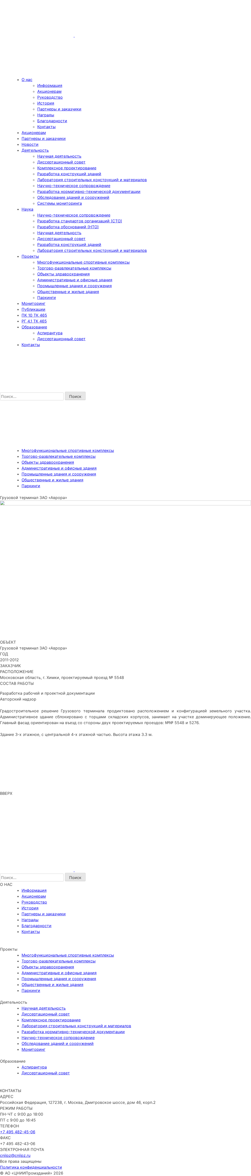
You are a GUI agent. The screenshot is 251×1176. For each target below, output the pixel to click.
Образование (34, 326)
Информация (49, 85)
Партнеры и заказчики (59, 109)
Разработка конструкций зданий (69, 173)
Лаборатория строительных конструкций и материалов (92, 179)
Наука (27, 209)
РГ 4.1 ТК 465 (34, 321)
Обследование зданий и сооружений (73, 197)
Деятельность (35, 150)
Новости (30, 144)
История (45, 103)
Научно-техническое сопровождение (73, 185)
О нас (27, 79)
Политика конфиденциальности (31, 1167)
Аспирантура (50, 332)
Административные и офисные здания (74, 279)
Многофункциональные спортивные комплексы (83, 262)
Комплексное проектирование (66, 167)
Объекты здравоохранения (63, 273)
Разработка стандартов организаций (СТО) (79, 220)
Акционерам (49, 91)
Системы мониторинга (59, 203)
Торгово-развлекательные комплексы (74, 268)
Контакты (46, 126)
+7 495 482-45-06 (17, 1131)
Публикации (33, 309)
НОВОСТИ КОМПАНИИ (24, 943)
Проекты (30, 256)
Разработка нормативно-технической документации (88, 191)
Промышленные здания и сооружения (74, 285)
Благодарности (52, 120)
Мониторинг (33, 303)
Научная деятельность (59, 156)
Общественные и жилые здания (68, 291)
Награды (45, 114)
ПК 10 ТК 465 (34, 315)
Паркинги (46, 297)
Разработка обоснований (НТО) (68, 226)
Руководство (50, 97)
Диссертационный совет (61, 162)
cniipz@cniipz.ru (15, 1155)
